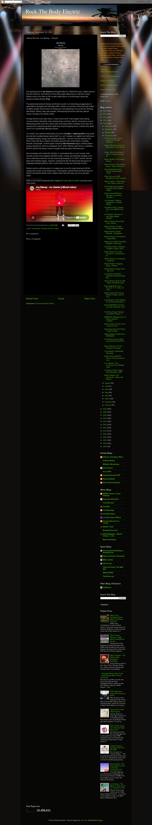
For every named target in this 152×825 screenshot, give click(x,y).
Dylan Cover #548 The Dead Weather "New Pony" (115, 242)
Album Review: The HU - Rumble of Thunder (113, 347)
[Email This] (69, 225)
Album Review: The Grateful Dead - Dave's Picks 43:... (115, 165)
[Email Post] (63, 225)
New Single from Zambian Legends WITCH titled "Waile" (114, 188)
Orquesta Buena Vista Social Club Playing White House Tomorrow (111, 675)
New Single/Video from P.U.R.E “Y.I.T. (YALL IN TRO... (114, 288)
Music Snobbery (109, 539)
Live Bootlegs (108, 510)
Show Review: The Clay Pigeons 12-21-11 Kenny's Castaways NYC (117, 767)
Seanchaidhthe (109, 479)
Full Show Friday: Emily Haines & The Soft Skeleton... (113, 140)
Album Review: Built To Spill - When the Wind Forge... (114, 282)
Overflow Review (47, 228)
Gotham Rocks (109, 460)
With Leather (108, 560)
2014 (105, 431)
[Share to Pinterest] (78, 225)
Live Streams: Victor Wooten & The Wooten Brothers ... (115, 301)
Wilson (108, 101)
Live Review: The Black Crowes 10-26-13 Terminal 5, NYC (118, 786)
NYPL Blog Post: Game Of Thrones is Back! (117, 693)
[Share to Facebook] (75, 225)
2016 (105, 425)
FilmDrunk (107, 587)
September (109, 135)
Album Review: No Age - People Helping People (113, 227)
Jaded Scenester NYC (111, 475)
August (108, 383)
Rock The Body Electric (53, 11)
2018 (105, 418)
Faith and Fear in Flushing (113, 556)
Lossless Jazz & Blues (112, 517)
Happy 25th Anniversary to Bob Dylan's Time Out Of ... (114, 147)
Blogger (100, 820)
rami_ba (84, 820)
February (108, 402)
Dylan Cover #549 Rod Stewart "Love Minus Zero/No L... (113, 195)
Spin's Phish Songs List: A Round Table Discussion (117, 728)
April (107, 395)
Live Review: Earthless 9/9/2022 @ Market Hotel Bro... (114, 276)
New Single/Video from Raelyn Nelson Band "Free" (112, 171)
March (107, 399)
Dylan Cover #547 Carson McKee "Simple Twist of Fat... (114, 295)
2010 (105, 443)
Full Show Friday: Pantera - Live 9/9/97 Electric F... (114, 313)
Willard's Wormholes (111, 464)
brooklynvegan (109, 514)
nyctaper (106, 506)
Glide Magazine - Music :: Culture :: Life (113, 535)
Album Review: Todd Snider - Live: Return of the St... (114, 182)
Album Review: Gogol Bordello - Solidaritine (113, 232)
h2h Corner (107, 563)
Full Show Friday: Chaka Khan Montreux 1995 (113, 371)
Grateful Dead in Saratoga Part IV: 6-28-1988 (117, 748)
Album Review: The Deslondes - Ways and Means (113, 377)
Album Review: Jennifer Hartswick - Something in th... (114, 253)
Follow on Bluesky (107, 81)
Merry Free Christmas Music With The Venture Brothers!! (116, 618)
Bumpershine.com (110, 530)
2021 (105, 409)
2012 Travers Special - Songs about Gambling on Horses (117, 638)
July (106, 386)
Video (57, 228)
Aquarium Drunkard (111, 499)
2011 (105, 440)
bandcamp (36, 228)
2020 (105, 412)
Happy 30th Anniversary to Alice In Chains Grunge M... (114, 154)
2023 (105, 120)
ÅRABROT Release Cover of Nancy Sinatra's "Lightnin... (115, 319)
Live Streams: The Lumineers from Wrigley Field (114, 365)
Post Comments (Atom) (45, 303)
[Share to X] (73, 225)
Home (61, 298)
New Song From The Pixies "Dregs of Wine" (114, 330)
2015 (105, 428)
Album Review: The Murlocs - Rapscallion (114, 237)
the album (76, 181)
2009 (105, 446)
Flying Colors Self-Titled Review (117, 710)
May (107, 392)
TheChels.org (108, 576)
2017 (105, 421)
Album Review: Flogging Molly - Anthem (113, 265)
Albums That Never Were (113, 457)
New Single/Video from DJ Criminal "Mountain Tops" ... (114, 307)
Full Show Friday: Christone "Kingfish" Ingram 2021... (114, 248)
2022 (105, 123)
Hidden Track (108, 527)
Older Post (89, 298)
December (109, 126)
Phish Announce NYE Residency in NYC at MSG (115, 177)
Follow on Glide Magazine (110, 76)
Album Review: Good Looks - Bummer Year (114, 325)
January (108, 405)
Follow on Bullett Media (109, 85)
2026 (105, 111)
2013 (105, 434)
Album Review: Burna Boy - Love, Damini (114, 222)
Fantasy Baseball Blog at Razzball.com (113, 551)
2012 (105, 437)
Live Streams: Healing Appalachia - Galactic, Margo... (113, 202)
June (107, 389)
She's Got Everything (111, 482)
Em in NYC (107, 472)
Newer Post (32, 298)
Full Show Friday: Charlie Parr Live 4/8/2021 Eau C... (114, 209)
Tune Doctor (108, 468)
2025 (105, 114)
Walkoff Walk (108, 573)
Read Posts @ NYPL (108, 90)
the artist (64, 181)
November (109, 129)
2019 (105, 415)
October (108, 132)
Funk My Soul (108, 503)
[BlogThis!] (71, 225)
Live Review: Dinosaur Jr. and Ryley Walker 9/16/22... (113, 216)
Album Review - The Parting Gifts (117, 658)
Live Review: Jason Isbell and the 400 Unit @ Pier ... (114, 341)
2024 (105, 117)
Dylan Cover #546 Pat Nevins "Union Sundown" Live (114, 358)
